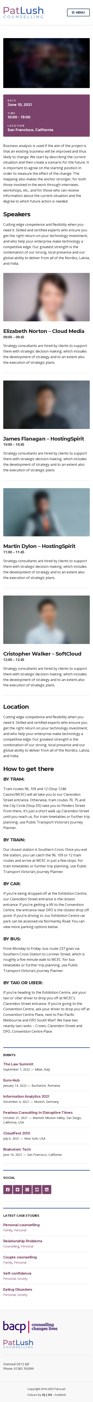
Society (22, 1279)
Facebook (7, 1189)
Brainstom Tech (17, 1149)
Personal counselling (21, 1225)
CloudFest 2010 (16, 1133)
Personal (20, 1230)
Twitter (17, 1189)
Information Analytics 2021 (26, 1096)
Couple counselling (20, 1257)
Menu (80, 12)
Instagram (27, 1189)
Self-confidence (17, 1273)
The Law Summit (18, 1064)
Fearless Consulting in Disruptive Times (37, 1113)
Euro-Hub (11, 1080)
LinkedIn (46, 1189)
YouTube (37, 1189)
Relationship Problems (22, 1241)
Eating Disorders (17, 1289)
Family (7, 1230)
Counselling (11, 1246)
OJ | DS (47, 1395)
